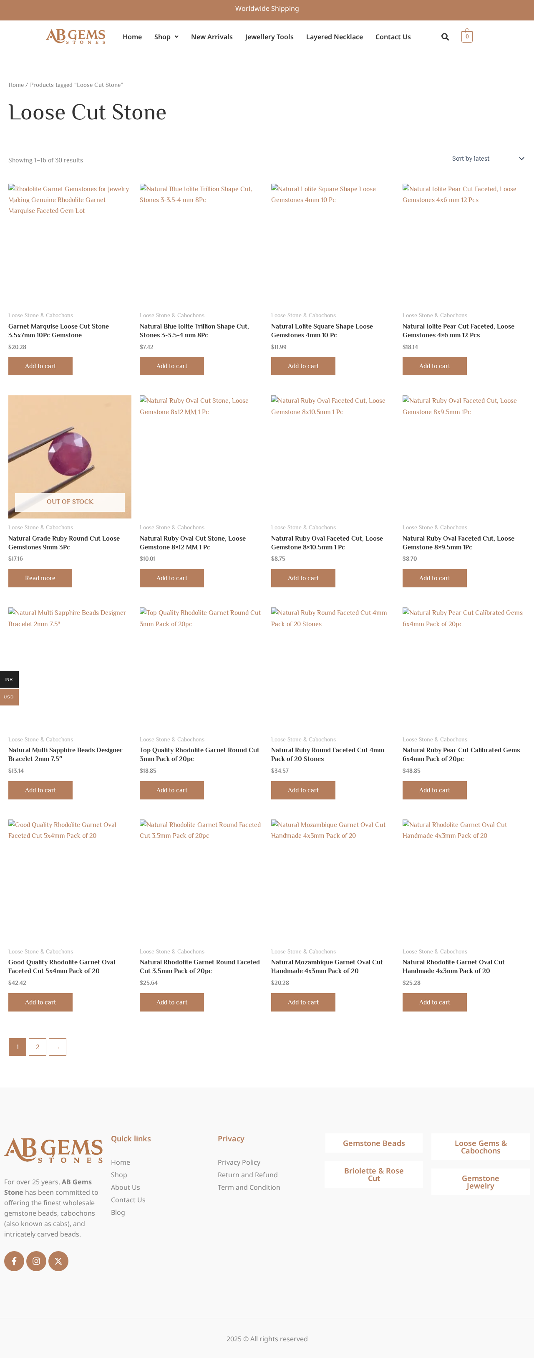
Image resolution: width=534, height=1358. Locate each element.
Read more (40, 578)
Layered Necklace (334, 36)
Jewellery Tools (269, 36)
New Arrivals (212, 36)
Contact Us (393, 36)
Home (132, 36)
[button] (166, 36)
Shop (162, 36)
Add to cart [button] (40, 366)
